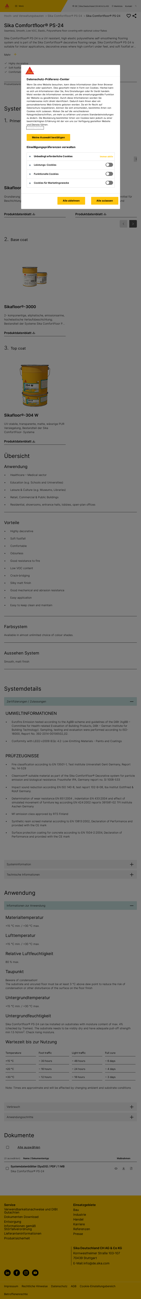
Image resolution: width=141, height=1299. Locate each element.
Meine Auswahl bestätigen (48, 137)
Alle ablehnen (71, 200)
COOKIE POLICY (35, 127)
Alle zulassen (104, 200)
